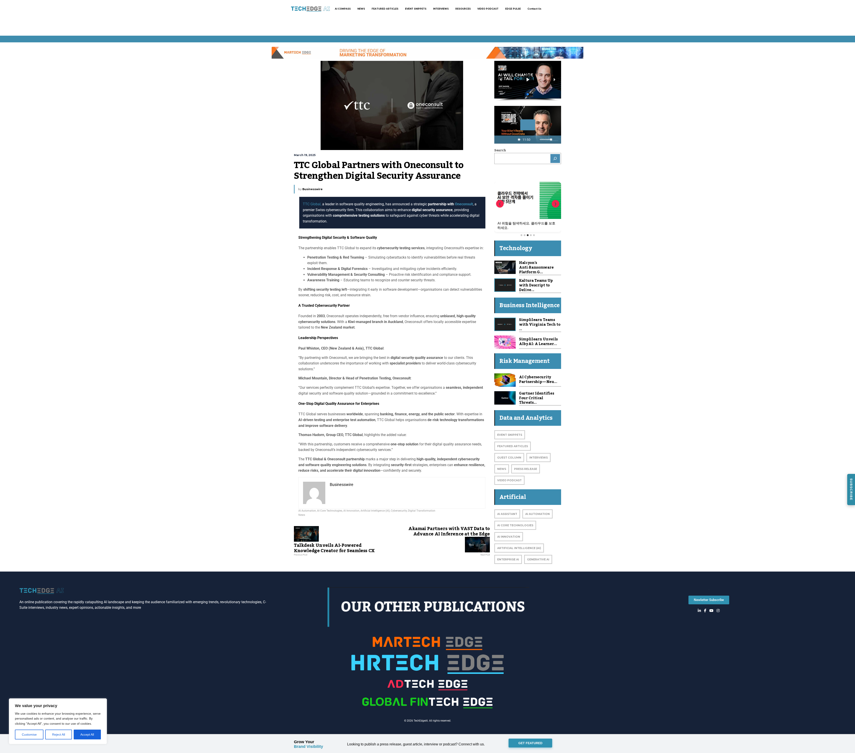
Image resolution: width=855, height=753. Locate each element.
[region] (58, 721)
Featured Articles (512, 446)
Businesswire (312, 189)
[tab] (521, 235)
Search (500, 150)
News (301, 514)
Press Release (525, 469)
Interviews (538, 457)
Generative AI (538, 559)
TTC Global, (312, 204)
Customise (29, 734)
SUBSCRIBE (851, 489)
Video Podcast (509, 480)
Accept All (87, 734)
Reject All (58, 734)
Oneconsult (464, 204)
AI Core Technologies (329, 510)
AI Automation (307, 510)
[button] (501, 79)
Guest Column (509, 457)
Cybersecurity (399, 510)
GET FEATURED (530, 744)
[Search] (555, 158)
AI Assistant (507, 514)
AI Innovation (351, 510)
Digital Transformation (421, 510)
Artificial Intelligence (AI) (375, 510)
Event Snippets (509, 434)
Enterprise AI (508, 559)
